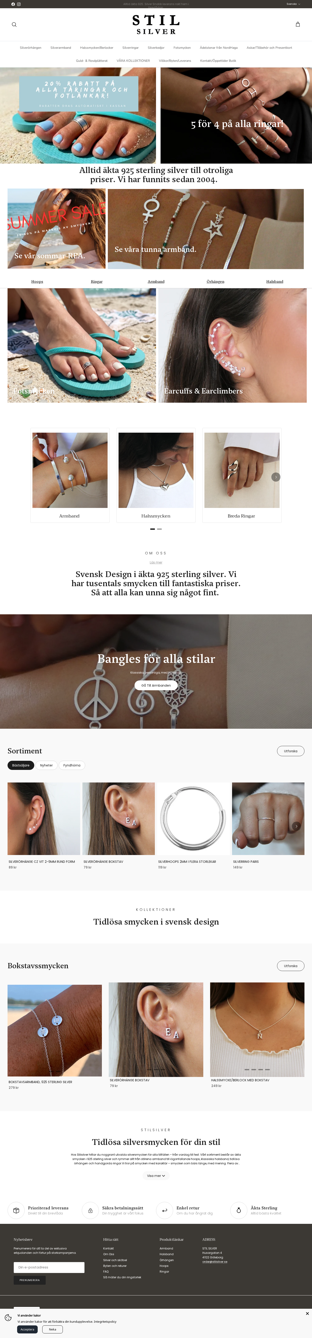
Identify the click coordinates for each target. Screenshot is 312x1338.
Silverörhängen (30, 48)
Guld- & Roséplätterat (92, 61)
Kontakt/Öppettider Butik (218, 61)
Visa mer (154, 1175)
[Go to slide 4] (267, 1069)
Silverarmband (60, 48)
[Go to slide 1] (51, 1071)
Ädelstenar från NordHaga (219, 48)
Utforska (290, 751)
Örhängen (215, 281)
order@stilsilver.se (214, 1262)
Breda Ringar (242, 516)
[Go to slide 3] (163, 1069)
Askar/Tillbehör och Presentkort (269, 48)
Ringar (97, 281)
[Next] (275, 477)
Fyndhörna (71, 765)
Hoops (37, 281)
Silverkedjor (156, 48)
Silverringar (130, 48)
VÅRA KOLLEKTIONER (133, 61)
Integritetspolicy (105, 1321)
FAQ (105, 1271)
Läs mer (156, 562)
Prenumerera (30, 1280)
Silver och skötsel (115, 1260)
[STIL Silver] (156, 24)
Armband (156, 281)
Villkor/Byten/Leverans (175, 61)
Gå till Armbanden (156, 685)
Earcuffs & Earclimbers (203, 391)
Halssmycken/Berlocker (96, 48)
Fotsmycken (182, 48)
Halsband (274, 281)
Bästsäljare (20, 765)
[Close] (307, 1313)
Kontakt (108, 1248)
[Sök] (14, 24)
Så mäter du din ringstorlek (122, 1277)
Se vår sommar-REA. (50, 256)
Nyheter (46, 765)
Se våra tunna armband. (156, 249)
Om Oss (108, 1254)
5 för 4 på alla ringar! (238, 123)
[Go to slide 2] (58, 1071)
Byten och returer (115, 1266)
